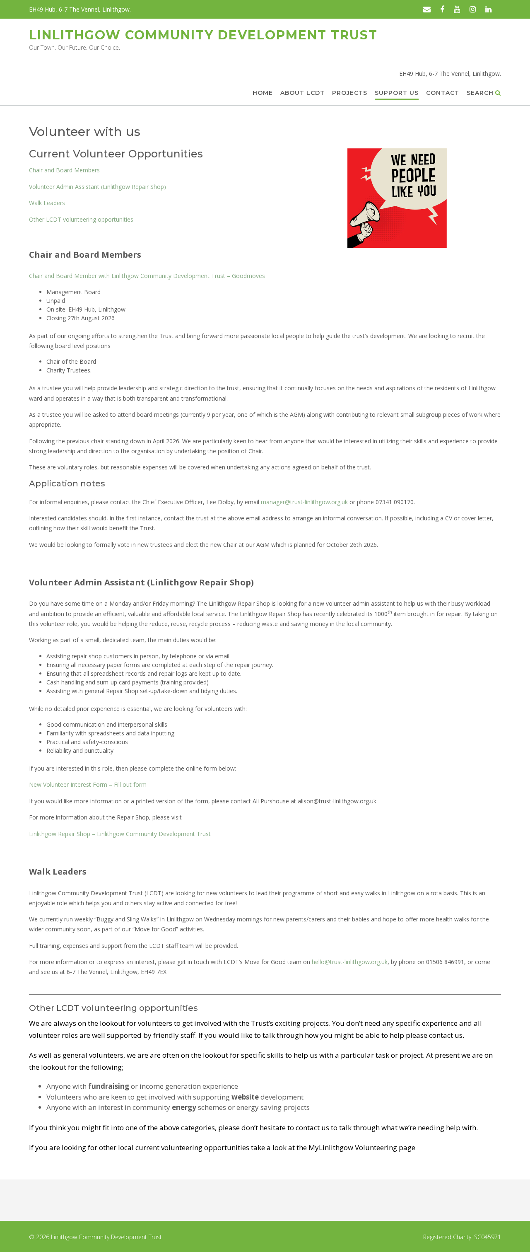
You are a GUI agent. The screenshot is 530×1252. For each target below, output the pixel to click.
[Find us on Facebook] (442, 9)
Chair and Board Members (64, 170)
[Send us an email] (427, 9)
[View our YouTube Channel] (457, 9)
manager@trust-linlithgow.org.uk (304, 502)
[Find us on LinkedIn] (488, 9)
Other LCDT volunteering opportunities (81, 219)
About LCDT (302, 93)
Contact (442, 93)
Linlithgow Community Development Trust (203, 35)
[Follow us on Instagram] (473, 9)
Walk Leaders (47, 203)
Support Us (397, 93)
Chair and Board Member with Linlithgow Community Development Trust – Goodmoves (147, 276)
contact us (446, 1035)
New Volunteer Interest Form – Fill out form (88, 784)
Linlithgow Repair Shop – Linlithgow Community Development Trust (120, 834)
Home (263, 93)
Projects (349, 93)
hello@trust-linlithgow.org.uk (350, 962)
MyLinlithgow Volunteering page (361, 1147)
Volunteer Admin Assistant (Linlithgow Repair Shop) (97, 187)
